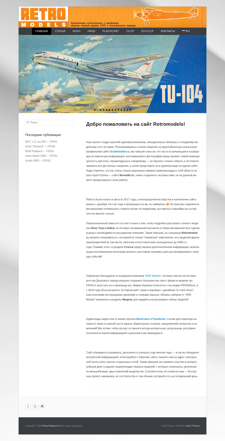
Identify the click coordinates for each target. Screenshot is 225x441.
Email (42, 406)
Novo (76, 31)
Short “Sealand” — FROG (40, 146)
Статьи (60, 31)
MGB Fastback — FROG (39, 151)
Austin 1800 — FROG (38, 160)
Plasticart (110, 31)
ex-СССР (147, 31)
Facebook (28, 406)
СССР (130, 31)
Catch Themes (193, 426)
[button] (95, 110)
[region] (112, 74)
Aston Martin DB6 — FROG (41, 155)
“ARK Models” (153, 275)
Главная (41, 31)
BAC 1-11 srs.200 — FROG (41, 141)
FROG (91, 31)
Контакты (168, 31)
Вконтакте (35, 406)
